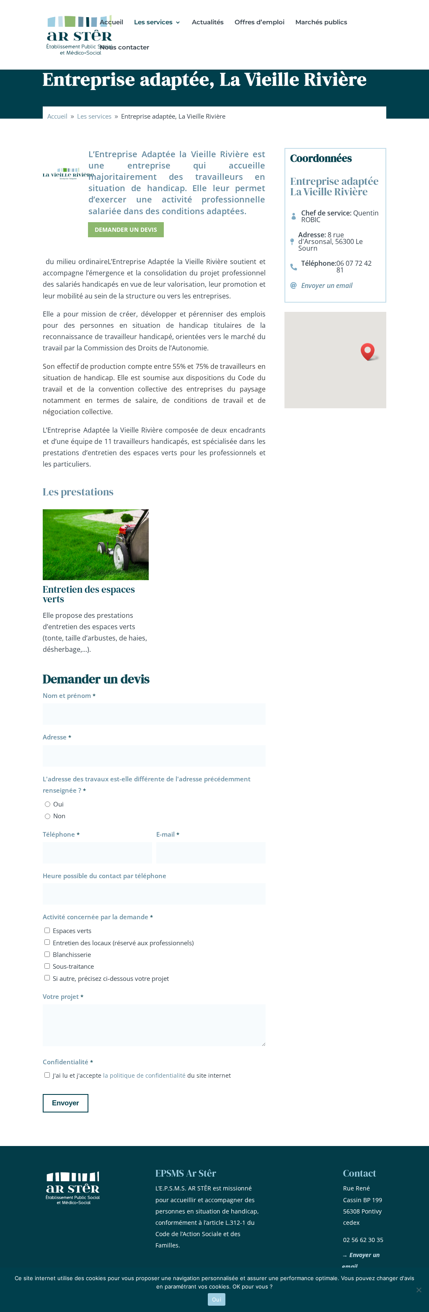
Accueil (111, 22)
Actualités (208, 22)
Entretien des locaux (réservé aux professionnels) (123, 943)
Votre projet (63, 996)
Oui (58, 804)
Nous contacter (124, 47)
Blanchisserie (72, 954)
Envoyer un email (326, 285)
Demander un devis (126, 229)
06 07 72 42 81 (354, 266)
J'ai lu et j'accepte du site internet (142, 1075)
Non (59, 816)
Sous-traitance (73, 966)
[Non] (418, 1290)
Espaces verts (72, 930)
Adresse (57, 737)
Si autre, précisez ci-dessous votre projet (111, 978)
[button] (370, 352)
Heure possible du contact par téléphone (104, 875)
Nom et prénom (69, 695)
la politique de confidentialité (145, 1075)
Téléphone (61, 834)
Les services (153, 22)
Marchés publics (321, 22)
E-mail (167, 834)
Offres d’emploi (259, 22)
